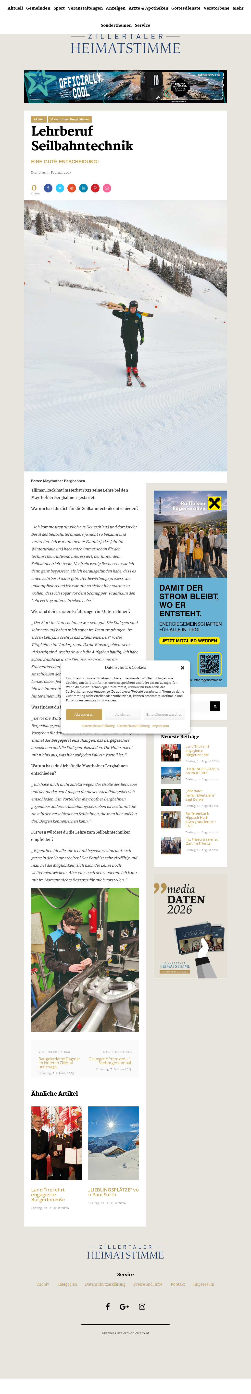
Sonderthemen (116, 25)
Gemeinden (38, 8)
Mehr (238, 8)
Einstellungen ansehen (164, 714)
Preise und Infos (148, 1284)
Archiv (43, 1284)
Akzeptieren (84, 714)
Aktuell (15, 8)
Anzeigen (116, 8)
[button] (182, 667)
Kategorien (67, 1284)
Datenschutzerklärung (98, 726)
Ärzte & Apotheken (148, 8)
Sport (59, 8)
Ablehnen (122, 714)
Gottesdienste (186, 8)
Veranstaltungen (85, 8)
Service (142, 25)
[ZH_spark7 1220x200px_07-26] (125, 86)
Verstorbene (216, 8)
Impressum (160, 726)
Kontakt (178, 1284)
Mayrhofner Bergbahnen (69, 119)
